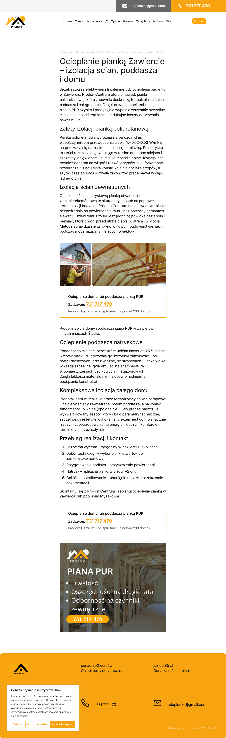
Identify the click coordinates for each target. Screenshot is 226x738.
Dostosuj (18, 724)
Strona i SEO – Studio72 (205, 728)
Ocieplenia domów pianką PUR (89, 52)
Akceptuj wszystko (62, 724)
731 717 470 (99, 304)
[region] (43, 708)
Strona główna (66, 52)
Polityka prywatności (179, 728)
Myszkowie (109, 496)
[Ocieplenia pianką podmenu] (162, 21)
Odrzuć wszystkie (37, 724)
